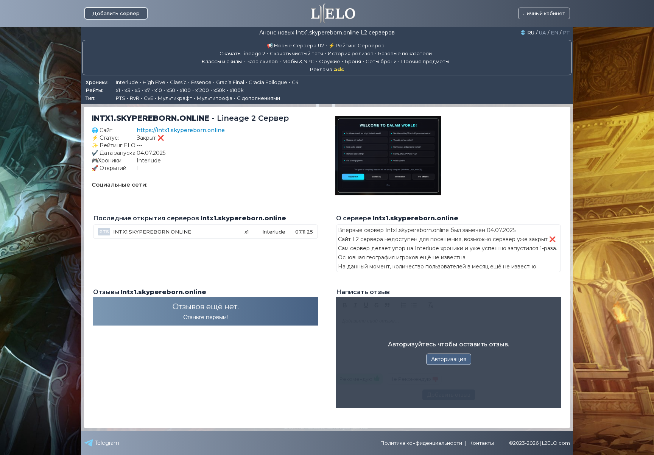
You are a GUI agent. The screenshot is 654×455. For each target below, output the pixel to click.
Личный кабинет (544, 13)
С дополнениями (258, 98)
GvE (148, 98)
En (554, 32)
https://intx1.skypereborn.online (181, 130)
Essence (201, 82)
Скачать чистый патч (296, 53)
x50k (219, 90)
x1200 (202, 90)
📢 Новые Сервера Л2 (295, 45)
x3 (127, 90)
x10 (158, 90)
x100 (185, 90)
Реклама (327, 69)
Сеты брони (381, 61)
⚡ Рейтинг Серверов (357, 45)
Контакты (481, 443)
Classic (178, 82)
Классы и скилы (222, 61)
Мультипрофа (214, 98)
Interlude (127, 82)
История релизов (351, 53)
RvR (134, 98)
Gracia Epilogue (268, 82)
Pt (566, 32)
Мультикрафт (175, 98)
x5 (137, 90)
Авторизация (448, 359)
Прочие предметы (425, 61)
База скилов (262, 61)
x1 (118, 90)
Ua (542, 32)
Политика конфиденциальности (421, 443)
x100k (237, 90)
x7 (147, 90)
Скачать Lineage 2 (242, 53)
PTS (120, 98)
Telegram (107, 442)
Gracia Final (230, 82)
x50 (171, 90)
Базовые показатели (405, 53)
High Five (154, 82)
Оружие (329, 61)
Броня (353, 61)
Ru (530, 32)
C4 (295, 82)
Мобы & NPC (298, 61)
